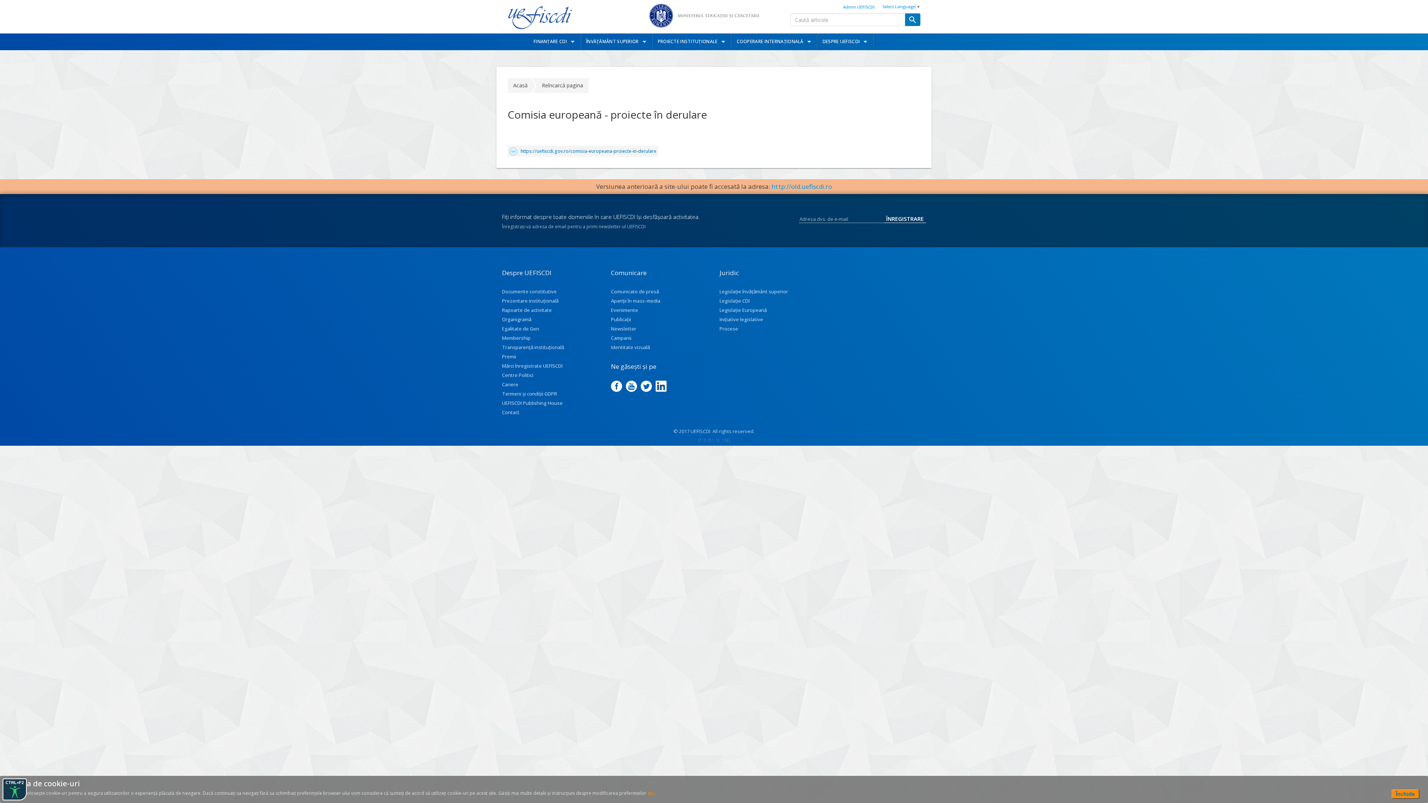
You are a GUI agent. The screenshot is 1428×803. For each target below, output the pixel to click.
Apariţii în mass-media (635, 300)
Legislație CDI (735, 300)
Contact (511, 412)
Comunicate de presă (635, 291)
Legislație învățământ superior (754, 291)
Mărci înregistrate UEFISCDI (532, 365)
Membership (516, 338)
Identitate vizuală (630, 347)
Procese (729, 328)
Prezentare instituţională (530, 300)
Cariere (510, 384)
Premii (509, 356)
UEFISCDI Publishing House (532, 403)
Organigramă (516, 319)
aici (650, 793)
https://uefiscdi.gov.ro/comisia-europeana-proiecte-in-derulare (588, 151)
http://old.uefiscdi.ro (802, 186)
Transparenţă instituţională (533, 347)
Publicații (621, 319)
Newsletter (623, 328)
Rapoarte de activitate (527, 310)
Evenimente (624, 310)
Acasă (520, 85)
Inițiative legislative (741, 319)
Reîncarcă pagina (562, 85)
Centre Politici (517, 375)
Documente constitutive (529, 291)
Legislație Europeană (743, 310)
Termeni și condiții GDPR (529, 393)
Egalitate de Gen (520, 328)
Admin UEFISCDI (859, 7)
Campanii (621, 338)
